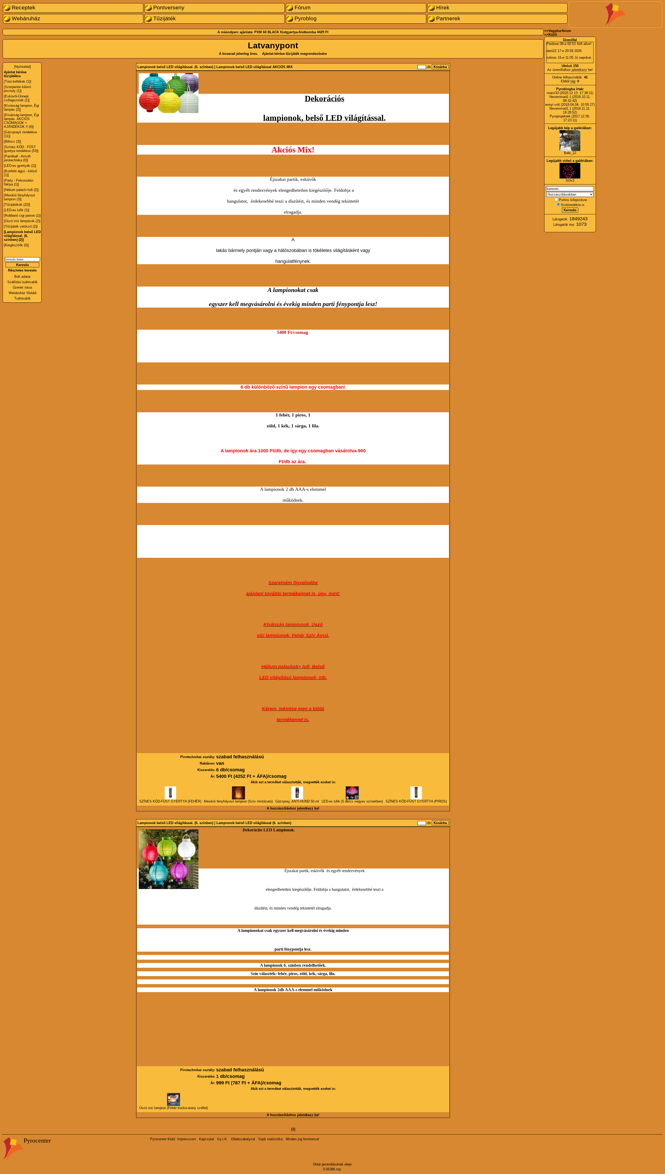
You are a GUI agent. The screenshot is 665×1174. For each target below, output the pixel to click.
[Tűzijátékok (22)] (17, 205)
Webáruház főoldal (22, 293)
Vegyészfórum (559, 31)
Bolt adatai (22, 276)
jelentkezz (579, 70)
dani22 (551, 51)
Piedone (553, 44)
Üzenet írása (22, 287)
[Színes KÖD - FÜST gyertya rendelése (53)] (21, 149)
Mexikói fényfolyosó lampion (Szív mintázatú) (238, 801)
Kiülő (552, 35)
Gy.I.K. (222, 1139)
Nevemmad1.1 (560, 97)
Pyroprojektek (560, 116)
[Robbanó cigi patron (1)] (22, 215)
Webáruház (25, 18)
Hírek (442, 7)
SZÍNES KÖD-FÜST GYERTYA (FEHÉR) (170, 801)
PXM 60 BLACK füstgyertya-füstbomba (285, 32)
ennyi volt (553, 105)
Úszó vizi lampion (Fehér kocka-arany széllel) (173, 1108)
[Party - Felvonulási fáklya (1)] (18, 182)
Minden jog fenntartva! (302, 1139)
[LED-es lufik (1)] (16, 210)
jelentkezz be (307, 808)
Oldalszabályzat (243, 1139)
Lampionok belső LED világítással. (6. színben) (175, 67)
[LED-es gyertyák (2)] (20, 166)
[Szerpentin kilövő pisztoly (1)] (17, 89)
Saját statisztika (270, 1139)
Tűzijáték (164, 18)
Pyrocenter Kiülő (162, 1139)
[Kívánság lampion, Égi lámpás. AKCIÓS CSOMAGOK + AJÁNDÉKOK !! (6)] (21, 121)
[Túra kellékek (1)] (17, 81)
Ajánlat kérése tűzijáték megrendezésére (294, 54)
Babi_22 (570, 153)
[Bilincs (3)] (12, 141)
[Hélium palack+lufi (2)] (21, 190)
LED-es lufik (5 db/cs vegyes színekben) (352, 801)
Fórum (302, 7)
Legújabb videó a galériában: (570, 161)
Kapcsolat (206, 1139)
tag (572, 81)
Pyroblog (305, 18)
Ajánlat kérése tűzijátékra (15, 74)
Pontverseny (168, 7)
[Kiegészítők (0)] (16, 245)
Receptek (22, 7)
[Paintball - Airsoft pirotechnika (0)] (17, 158)
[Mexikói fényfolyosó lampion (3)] (19, 197)
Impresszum (186, 1139)
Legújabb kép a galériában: (570, 128)
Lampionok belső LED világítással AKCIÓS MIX (254, 67)
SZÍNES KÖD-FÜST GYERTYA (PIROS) (416, 801)
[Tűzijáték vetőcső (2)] (21, 226)
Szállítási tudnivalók (22, 282)
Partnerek (447, 18)
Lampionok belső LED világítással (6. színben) (253, 823)
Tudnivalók (22, 298)
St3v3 (570, 180)
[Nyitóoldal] (22, 67)
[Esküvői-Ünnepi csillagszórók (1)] (17, 98)
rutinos (552, 57)
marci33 (553, 93)
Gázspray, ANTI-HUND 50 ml (297, 801)
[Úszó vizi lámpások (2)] (22, 221)
